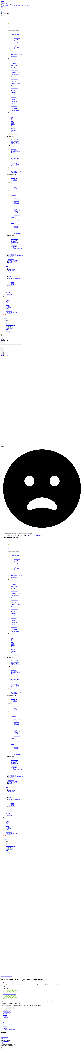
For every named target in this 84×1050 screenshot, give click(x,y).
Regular (15, 49)
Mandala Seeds (14, 101)
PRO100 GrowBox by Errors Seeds (15, 255)
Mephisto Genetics (15, 110)
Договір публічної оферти (11, 309)
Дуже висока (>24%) (15, 143)
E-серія (12, 282)
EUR (3, 11)
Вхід (2, 355)
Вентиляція (11, 259)
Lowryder (13, 128)
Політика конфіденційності (9, 1029)
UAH (2, 10)
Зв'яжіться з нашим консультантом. (24, 533)
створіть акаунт (30, 535)
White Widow (14, 131)
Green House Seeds (15, 67)
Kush (12, 117)
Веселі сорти (14, 247)
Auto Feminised (17, 38)
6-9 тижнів (13, 186)
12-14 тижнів (14, 188)
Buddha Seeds (14, 106)
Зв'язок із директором (5, 1040)
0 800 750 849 (4, 1038)
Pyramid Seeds (14, 81)
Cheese (12, 122)
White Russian (14, 132)
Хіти (13, 537)
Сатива (12, 159)
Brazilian (13, 129)
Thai (12, 121)
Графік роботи (9, 307)
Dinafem (13, 85)
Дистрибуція (8, 331)
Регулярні (13, 152)
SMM (7, 329)
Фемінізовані (14, 150)
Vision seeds (16, 201)
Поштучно (13, 243)
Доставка (8, 306)
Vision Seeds (13, 103)
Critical (12, 127)
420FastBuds (13, 92)
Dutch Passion (17, 198)
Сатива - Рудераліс (15, 164)
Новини (5, 318)
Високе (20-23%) (15, 142)
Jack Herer (13, 130)
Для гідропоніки (14, 240)
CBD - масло (11, 270)
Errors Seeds (13, 63)
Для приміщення (15, 172)
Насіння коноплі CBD (13, 269)
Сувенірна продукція (10, 287)
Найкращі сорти (14, 239)
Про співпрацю (9, 323)
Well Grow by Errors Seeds (14, 278)
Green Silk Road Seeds (16, 83)
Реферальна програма (10, 325)
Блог (7, 302)
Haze (12, 116)
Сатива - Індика (14, 163)
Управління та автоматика (14, 263)
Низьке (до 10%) (14, 139)
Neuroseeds (13, 97)
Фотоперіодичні (14, 242)
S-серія (12, 283)
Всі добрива (11, 276)
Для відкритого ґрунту (16, 171)
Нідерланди (13, 195)
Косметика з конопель (11, 290)
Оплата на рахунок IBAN (11, 312)
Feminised (16, 39)
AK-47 (12, 118)
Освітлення (11, 262)
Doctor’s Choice (14, 70)
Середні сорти (14, 179)
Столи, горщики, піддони (14, 257)
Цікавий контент (9, 328)
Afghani (12, 123)
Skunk (12, 119)
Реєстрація (5, 355)
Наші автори (8, 313)
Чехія (12, 229)
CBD (15, 40)
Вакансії (8, 332)
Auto (15, 46)
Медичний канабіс (15, 158)
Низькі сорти (14, 178)
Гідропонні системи (12, 261)
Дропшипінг (8, 326)
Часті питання (9, 303)
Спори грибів (9, 294)
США (12, 223)
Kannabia (13, 90)
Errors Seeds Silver (15, 42)
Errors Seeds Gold (15, 34)
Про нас (7, 300)
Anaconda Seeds (14, 79)
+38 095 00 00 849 (4, 1037)
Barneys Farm (14, 65)
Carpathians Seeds (15, 74)
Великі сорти (14, 180)
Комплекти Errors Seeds (16, 54)
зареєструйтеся (39, 535)
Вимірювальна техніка (13, 260)
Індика (12, 160)
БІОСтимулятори (12, 285)
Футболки (8, 292)
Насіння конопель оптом (16, 248)
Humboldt (13, 99)
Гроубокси (10, 256)
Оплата (7, 305)
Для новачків (14, 245)
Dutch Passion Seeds (15, 72)
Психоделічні (14, 246)
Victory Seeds (14, 94)
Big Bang (13, 125)
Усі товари (10, 27)
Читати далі (3, 1007)
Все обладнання (12, 254)
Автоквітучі (13, 149)
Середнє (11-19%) (15, 141)
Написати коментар (10, 1007)
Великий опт (14, 56)
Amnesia (13, 124)
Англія (12, 217)
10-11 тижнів (14, 187)
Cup (14, 52)
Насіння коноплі (4, 976)
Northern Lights (14, 134)
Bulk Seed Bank (14, 88)
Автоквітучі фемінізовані (16, 151)
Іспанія (12, 205)
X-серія (12, 284)
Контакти (8, 301)
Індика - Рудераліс (15, 165)
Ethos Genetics (14, 108)
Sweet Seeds (13, 76)
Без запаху (13, 241)
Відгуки (7, 308)
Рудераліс (13, 161)
